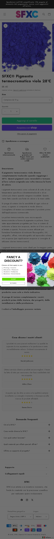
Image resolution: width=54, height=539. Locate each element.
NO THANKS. (13, 283)
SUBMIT (13, 279)
